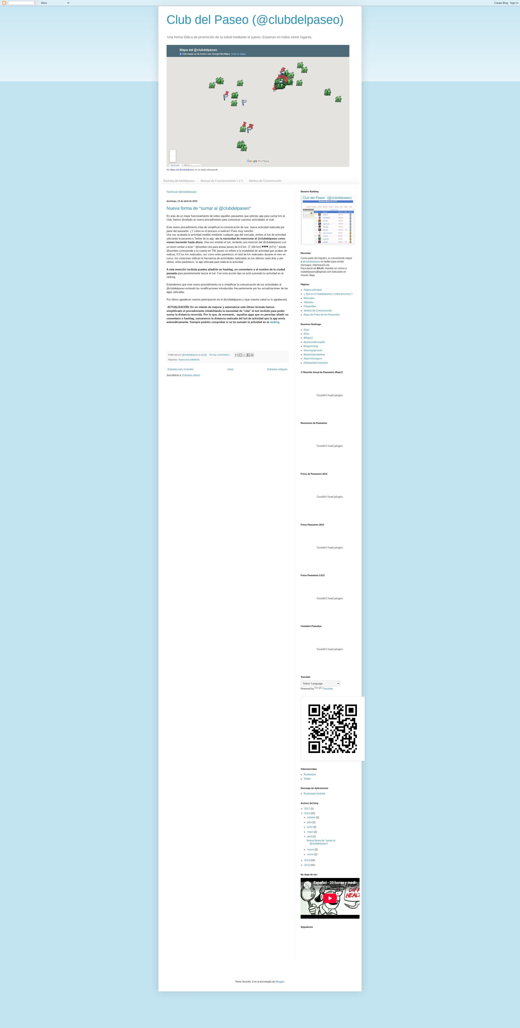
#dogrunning (311, 346)
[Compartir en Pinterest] (252, 355)
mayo (310, 831)
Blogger (280, 981)
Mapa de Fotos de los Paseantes (322, 314)
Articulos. (309, 302)
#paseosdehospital (314, 342)
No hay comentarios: (220, 355)
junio (310, 827)
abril (310, 836)
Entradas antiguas (277, 369)
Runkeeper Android (314, 793)
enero (310, 854)
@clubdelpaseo (311, 261)
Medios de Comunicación (265, 180)
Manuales (309, 298)
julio (309, 822)
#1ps (306, 329)
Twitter (307, 778)
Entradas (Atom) (191, 375)
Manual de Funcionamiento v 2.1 (222, 180)
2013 (307, 860)
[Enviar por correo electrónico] (237, 355)
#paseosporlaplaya (314, 354)
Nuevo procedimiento (189, 359)
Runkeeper (310, 774)
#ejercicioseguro (313, 358)
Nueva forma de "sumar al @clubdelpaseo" (209, 208)
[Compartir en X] (244, 355)
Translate (328, 688)
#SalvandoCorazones (316, 362)
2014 (307, 813)
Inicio (230, 369)
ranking (274, 322)
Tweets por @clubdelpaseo (182, 191)
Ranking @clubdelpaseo (179, 180)
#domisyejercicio (313, 350)
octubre (311, 817)
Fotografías (310, 306)
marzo (311, 849)
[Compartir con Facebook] (248, 355)
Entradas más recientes (181, 369)
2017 (307, 808)
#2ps (306, 333)
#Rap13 (308, 337)
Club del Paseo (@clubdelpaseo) (255, 19)
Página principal (313, 289)
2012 (307, 865)
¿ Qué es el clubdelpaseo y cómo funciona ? (328, 294)
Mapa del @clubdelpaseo (182, 170)
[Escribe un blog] (240, 355)
